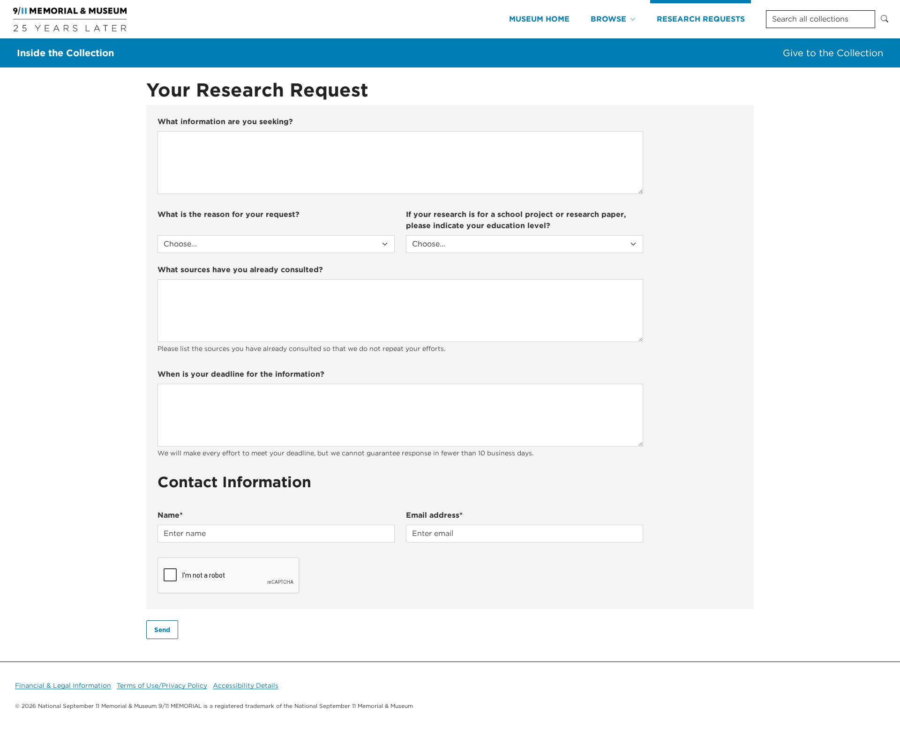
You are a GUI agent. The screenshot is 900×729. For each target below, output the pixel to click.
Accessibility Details (245, 685)
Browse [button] (608, 19)
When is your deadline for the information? (241, 374)
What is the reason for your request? (229, 214)
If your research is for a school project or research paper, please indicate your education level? (516, 220)
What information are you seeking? (225, 121)
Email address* (434, 515)
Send (162, 629)
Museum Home (539, 19)
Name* (170, 515)
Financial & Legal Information (63, 685)
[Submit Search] (884, 19)
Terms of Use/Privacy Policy (162, 685)
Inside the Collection (65, 53)
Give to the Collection (833, 53)
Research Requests (701, 19)
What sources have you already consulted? (240, 269)
